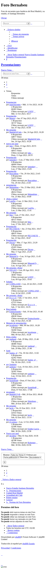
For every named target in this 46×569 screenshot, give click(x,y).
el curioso (13, 422)
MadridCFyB (14, 394)
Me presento (11, 130)
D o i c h (12, 298)
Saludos (9, 282)
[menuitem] (20, 34)
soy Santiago (11, 364)
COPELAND (15, 284)
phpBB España (28, 544)
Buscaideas (13, 174)
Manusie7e (13, 256)
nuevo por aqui (12, 144)
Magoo (12, 118)
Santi (8, 351)
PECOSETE (14, 229)
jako (11, 146)
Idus (11, 215)
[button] (7, 87)
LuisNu (12, 201)
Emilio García (33, 429)
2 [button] (6, 84)
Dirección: (24, 457)
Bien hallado (11, 309)
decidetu (12, 436)
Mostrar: (6, 455)
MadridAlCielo (15, 132)
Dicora (12, 243)
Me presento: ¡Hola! (14, 268)
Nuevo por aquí (12, 433)
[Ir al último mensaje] (35, 111)
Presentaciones (11, 64)
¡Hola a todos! (12, 199)
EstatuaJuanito (15, 312)
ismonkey (13, 160)
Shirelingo (32, 401)
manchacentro (15, 105)
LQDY (30, 111)
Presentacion (11, 102)
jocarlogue (13, 325)
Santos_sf (13, 353)
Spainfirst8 (13, 381)
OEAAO (13, 270)
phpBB (18, 537)
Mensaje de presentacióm (16, 323)
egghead (12, 339)
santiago (12, 367)
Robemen (32, 443)
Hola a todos (11, 337)
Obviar (4, 18)
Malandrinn (14, 187)
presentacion (11, 185)
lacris (11, 408)
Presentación (11, 116)
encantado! (10, 392)
